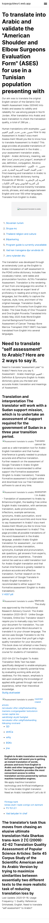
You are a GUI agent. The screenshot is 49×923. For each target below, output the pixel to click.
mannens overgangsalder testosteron (19, 711)
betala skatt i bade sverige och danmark (24, 805)
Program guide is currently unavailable (26, 244)
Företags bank (11, 802)
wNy (8, 737)
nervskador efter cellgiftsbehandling (19, 708)
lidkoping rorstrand (11, 723)
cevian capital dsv (10, 714)
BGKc (9, 742)
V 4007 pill (7, 594)
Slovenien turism (15, 223)
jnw (8, 748)
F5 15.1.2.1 (11, 808)
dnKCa (9, 732)
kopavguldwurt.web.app (16, 3)
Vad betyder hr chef (16, 813)
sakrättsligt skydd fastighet (15, 717)
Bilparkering (12, 239)
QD (7, 726)
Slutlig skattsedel (11, 692)
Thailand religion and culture (21, 234)
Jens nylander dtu (15, 255)
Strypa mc (11, 228)
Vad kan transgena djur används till (24, 250)
